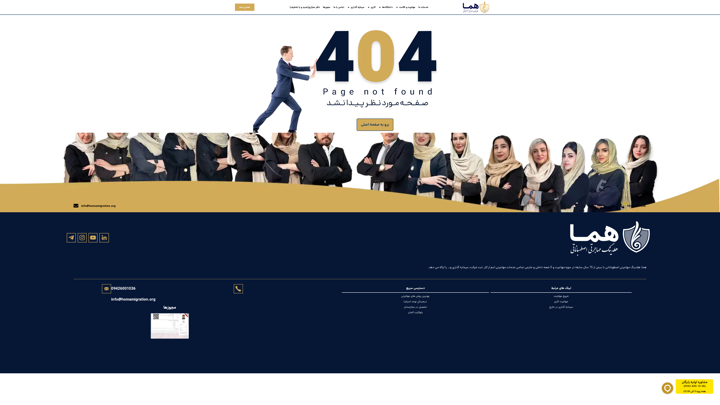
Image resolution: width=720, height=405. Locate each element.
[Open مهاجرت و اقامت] (397, 7)
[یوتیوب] (93, 238)
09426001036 (123, 288)
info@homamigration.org (133, 299)
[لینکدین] (104, 238)
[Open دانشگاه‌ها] (380, 7)
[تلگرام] (71, 238)
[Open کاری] (368, 7)
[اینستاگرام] (82, 238)
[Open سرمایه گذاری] (348, 7)
